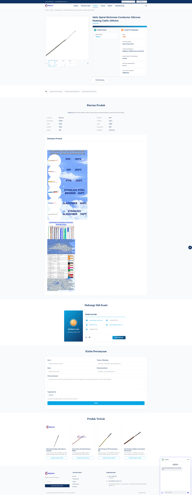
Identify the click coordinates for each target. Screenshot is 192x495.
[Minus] (188, 459)
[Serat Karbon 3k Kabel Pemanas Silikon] (83, 436)
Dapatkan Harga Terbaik (57, 457)
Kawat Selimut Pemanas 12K (89, 91)
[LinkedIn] (146, 6)
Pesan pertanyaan (53, 376)
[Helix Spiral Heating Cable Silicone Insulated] (57, 436)
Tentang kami (85, 6)
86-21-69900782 (49, 1)
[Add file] (162, 492)
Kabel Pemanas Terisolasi (56, 91)
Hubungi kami (119, 6)
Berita (110, 6)
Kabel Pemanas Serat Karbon (72, 91)
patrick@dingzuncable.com (61, 1)
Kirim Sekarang (100, 80)
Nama (49, 368)
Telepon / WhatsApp (102, 360)
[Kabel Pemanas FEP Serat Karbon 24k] (109, 436)
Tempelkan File (51, 392)
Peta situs (75, 486)
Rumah (76, 6)
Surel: (49, 360)
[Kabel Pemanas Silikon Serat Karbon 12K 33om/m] (135, 436)
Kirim (96, 403)
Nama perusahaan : (102, 368)
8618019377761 (93, 324)
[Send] (188, 492)
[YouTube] (89, 337)
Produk (95, 6)
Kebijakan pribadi (142, 492)
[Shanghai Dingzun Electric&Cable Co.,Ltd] (49, 6)
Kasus (103, 6)
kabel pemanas (58, 10)
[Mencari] (134, 2)
